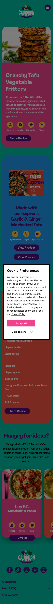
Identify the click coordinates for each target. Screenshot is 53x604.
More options (18, 331)
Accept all (21, 323)
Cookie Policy (18, 314)
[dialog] (26, 302)
